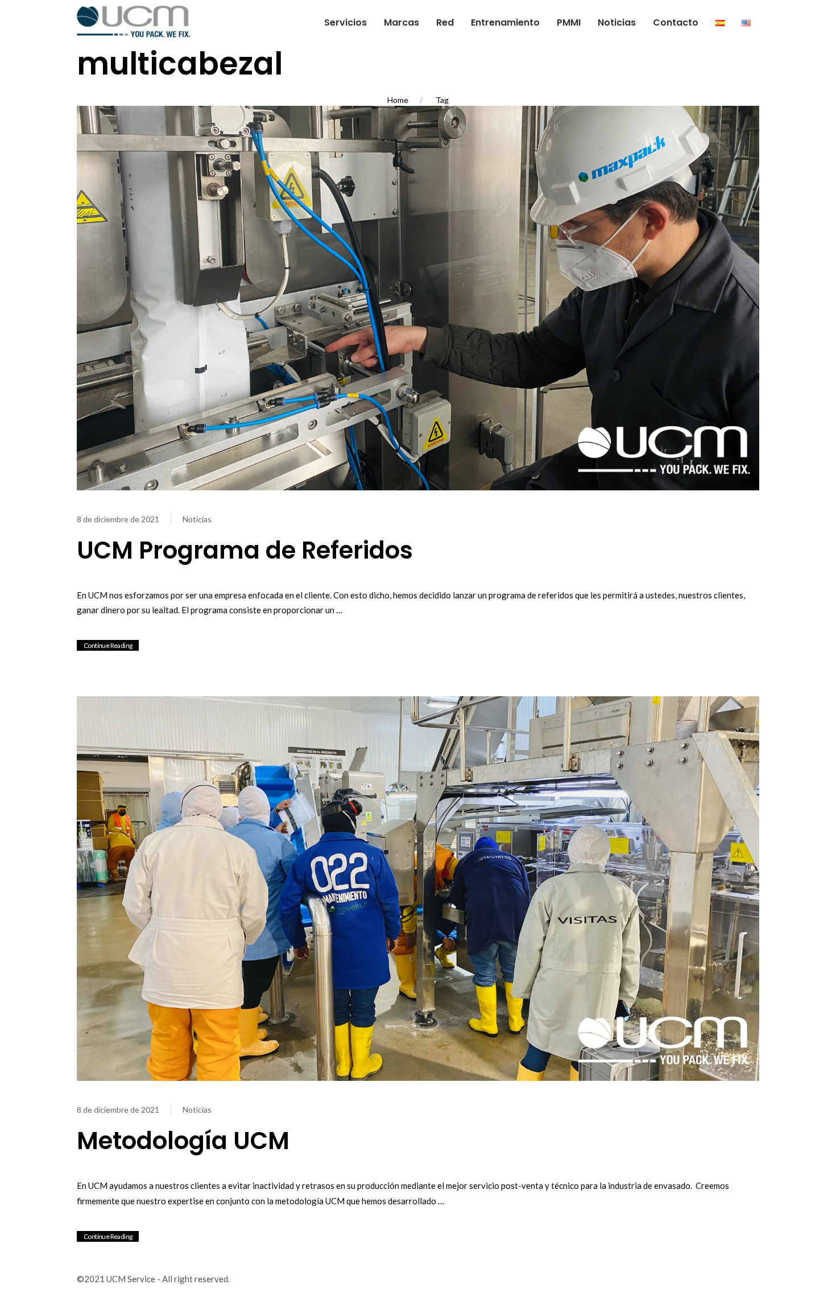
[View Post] (418, 297)
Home (397, 100)
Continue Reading (108, 645)
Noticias (197, 519)
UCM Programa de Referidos (245, 550)
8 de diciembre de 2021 (118, 519)
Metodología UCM (183, 1141)
